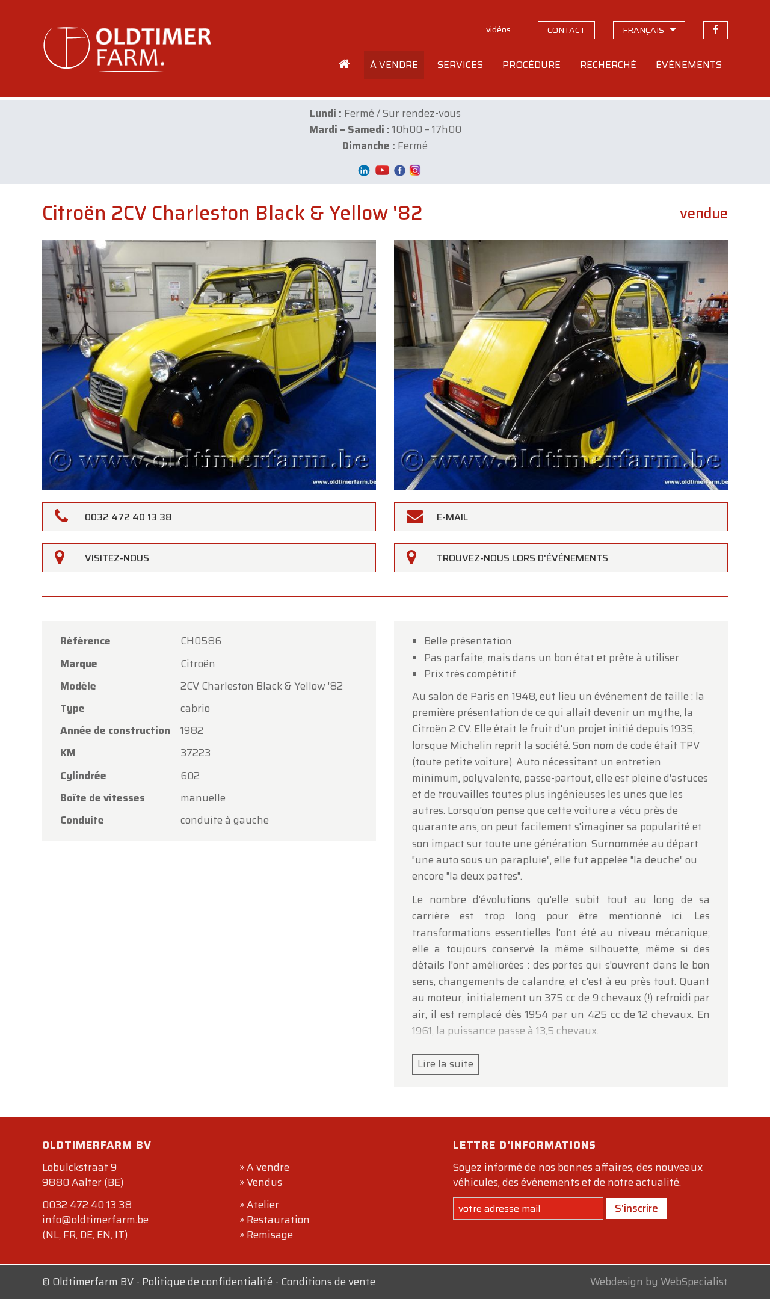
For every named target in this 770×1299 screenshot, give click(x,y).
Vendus (264, 1182)
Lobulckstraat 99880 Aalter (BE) (82, 1174)
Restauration (278, 1219)
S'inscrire (636, 1208)
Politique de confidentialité (207, 1281)
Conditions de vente (328, 1281)
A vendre (268, 1167)
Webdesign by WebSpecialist (659, 1281)
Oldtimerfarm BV (93, 1281)
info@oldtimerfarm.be (95, 1219)
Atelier (263, 1204)
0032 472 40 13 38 (87, 1204)
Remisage (270, 1234)
